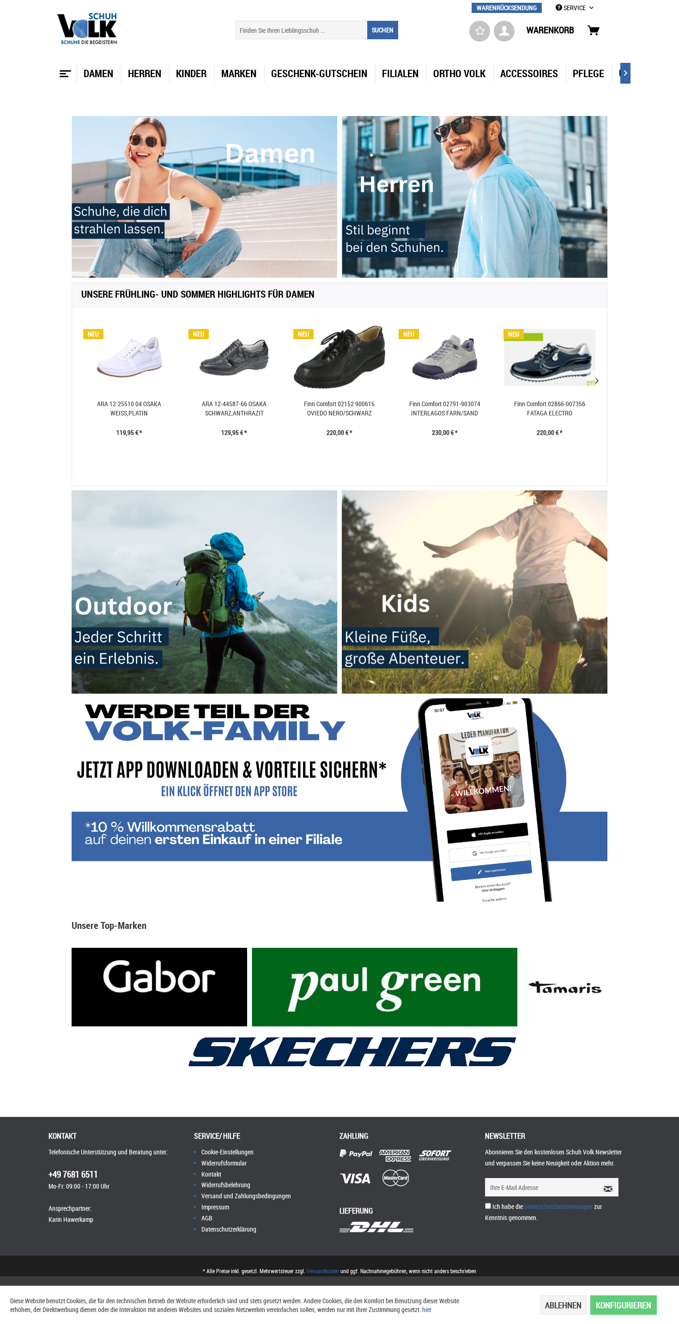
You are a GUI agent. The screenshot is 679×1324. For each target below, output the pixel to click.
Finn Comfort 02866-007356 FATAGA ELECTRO (549, 408)
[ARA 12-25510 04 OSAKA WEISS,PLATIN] (129, 357)
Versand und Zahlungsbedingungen (246, 1195)
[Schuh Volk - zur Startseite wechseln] (88, 28)
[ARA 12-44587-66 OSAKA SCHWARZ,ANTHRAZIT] (234, 357)
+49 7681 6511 (73, 1174)
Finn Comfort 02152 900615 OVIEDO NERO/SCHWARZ (339, 408)
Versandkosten (323, 1271)
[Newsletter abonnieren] (605, 1187)
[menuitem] (507, 7)
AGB (206, 1218)
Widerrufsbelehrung (225, 1184)
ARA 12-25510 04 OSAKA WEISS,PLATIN (129, 408)
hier (426, 1309)
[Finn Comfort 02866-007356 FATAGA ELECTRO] (549, 357)
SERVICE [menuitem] (574, 7)
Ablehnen (563, 1305)
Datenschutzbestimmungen (558, 1206)
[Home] (64, 70)
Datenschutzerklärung (228, 1229)
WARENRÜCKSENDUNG (507, 7)
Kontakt (211, 1174)
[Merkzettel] (479, 31)
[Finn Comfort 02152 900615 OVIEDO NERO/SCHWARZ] (339, 357)
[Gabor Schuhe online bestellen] (159, 987)
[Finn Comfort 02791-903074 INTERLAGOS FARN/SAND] (445, 357)
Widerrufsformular (224, 1163)
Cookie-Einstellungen (227, 1151)
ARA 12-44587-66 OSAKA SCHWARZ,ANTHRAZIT (234, 408)
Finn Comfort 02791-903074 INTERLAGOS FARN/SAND (444, 408)
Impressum (215, 1206)
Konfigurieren (623, 1305)
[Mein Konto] (504, 31)
